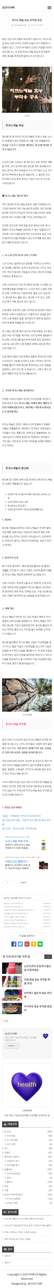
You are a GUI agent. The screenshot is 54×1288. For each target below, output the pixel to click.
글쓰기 (8, 1262)
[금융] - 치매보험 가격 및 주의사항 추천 (21, 816)
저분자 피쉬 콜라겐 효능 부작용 (15, 923)
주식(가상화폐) (13, 1198)
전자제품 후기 (12, 1165)
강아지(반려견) (13, 1173)
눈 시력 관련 (12, 1140)
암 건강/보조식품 (20, 25)
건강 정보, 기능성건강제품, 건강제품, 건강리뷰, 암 (21, 1038)
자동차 (7, 1152)
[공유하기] (10, 883)
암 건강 (6, 898)
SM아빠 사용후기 (12, 1156)
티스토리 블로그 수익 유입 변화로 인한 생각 (24, 1218)
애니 (6, 1148)
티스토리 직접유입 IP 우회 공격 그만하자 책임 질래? (28, 1225)
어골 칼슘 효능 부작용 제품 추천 (15, 913)
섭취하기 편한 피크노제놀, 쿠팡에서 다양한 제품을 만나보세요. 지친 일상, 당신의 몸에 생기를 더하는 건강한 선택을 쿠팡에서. (18, 846)
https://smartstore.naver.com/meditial (20, 857)
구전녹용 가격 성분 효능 (12, 907)
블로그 (9, 1182)
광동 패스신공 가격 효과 (12, 903)
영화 (8, 1177)
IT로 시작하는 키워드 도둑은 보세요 (21, 1232)
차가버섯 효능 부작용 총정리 (14, 920)
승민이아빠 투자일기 (13, 1194)
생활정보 (8, 1169)
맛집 (6, 1186)
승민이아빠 (8, 7)
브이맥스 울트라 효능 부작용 (14, 917)
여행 (6, 1190)
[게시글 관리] (14, 883)
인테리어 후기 (12, 1161)
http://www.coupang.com (15, 837)
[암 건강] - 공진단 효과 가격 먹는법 (19, 828)
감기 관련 (10, 1144)
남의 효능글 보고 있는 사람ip (17, 1239)
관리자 (8, 1256)
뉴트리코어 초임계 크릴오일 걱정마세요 (18, 910)
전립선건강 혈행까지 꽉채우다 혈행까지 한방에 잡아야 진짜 (18, 861)
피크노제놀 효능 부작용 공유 (27, 20)
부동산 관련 (11, 1203)
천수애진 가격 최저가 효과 (13, 927)
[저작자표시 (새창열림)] (30, 883)
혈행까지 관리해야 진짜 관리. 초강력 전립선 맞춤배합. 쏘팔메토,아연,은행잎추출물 (18, 867)
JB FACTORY (35, 1283)
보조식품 (14, 898)
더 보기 (48, 957)
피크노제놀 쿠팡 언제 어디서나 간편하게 (18, 841)
